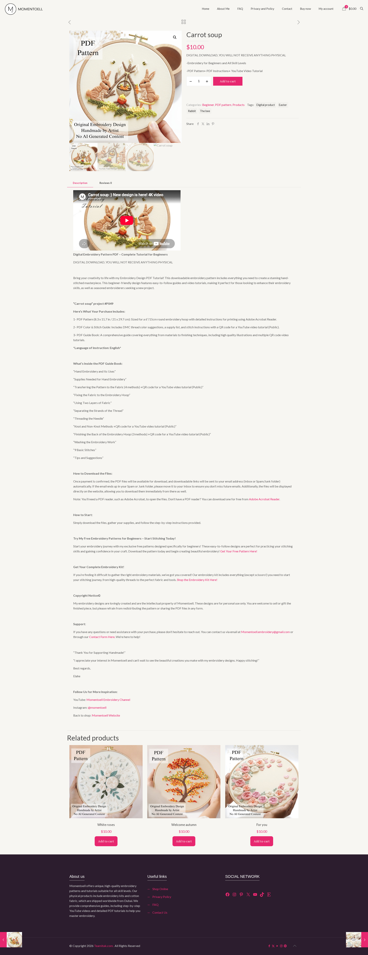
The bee (205, 111)
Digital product (265, 104)
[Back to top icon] (295, 946)
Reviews (105, 182)
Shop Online (160, 889)
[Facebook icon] (269, 946)
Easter (283, 104)
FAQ (155, 904)
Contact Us (159, 912)
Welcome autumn (183, 825)
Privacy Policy (161, 896)
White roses (106, 825)
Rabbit (192, 111)
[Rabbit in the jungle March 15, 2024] (11, 939)
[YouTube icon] (277, 946)
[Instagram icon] (281, 946)
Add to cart (228, 81)
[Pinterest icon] (285, 946)
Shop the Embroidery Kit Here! (197, 580)
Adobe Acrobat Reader (264, 499)
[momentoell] (28, 8)
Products (238, 104)
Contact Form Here (102, 637)
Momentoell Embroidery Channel (108, 699)
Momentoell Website (106, 715)
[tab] (80, 183)
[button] (175, 37)
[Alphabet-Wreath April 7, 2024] (357, 939)
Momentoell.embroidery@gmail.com (265, 632)
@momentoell (97, 707)
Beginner (208, 104)
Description (80, 182)
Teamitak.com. (103, 946)
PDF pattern (223, 104)
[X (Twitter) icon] (273, 946)
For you (261, 825)
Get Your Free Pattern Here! (238, 551)
